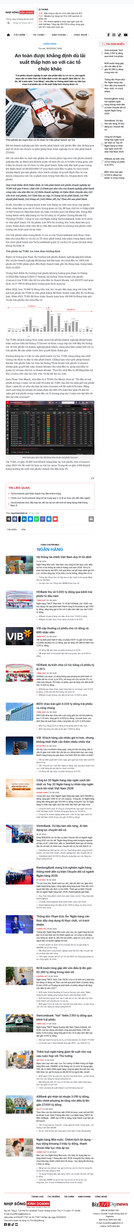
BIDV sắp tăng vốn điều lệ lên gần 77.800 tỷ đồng (59, 729)
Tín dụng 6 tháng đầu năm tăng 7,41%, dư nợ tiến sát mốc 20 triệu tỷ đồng (65, 1175)
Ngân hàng (50, 44)
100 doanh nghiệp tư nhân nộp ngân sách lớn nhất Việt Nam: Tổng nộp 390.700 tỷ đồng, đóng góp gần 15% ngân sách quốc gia (61, 24)
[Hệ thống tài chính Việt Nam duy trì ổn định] (19, 565)
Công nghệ (81, 35)
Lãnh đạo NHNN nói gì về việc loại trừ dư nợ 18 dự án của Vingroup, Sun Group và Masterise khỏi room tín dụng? (61, 1181)
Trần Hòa (41, 600)
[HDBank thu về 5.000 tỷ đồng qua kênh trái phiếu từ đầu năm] (19, 600)
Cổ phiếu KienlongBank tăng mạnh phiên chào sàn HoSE (62, 902)
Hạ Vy (39, 1109)
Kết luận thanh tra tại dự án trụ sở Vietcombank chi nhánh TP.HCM (66, 1040)
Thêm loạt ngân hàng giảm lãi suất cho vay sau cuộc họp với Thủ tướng (63, 1053)
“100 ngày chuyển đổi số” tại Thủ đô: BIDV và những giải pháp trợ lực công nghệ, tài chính (65, 958)
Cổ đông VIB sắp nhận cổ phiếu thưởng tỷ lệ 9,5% (59, 650)
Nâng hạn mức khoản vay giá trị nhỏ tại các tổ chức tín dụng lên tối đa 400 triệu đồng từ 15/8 (64, 1169)
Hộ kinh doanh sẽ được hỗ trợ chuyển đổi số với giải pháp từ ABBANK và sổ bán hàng (62, 946)
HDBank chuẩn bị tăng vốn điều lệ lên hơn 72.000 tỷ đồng (62, 616)
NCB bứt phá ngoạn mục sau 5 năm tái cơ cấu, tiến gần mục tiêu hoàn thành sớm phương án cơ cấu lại (64, 999)
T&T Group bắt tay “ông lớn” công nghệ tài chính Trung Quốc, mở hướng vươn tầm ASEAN (65, 1126)
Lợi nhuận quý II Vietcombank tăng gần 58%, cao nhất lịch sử (64, 1043)
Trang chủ (37, 1196)
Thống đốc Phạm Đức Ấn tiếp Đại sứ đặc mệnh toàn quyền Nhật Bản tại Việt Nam (64, 578)
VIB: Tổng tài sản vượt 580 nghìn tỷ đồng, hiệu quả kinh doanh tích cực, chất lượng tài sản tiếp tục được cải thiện (65, 767)
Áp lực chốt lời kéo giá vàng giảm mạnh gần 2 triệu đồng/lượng (64, 1131)
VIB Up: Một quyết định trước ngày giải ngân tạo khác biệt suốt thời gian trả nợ (65, 761)
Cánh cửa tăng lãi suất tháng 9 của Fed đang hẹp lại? (60, 1088)
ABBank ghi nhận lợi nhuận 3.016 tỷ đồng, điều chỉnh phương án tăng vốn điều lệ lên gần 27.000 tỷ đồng (63, 1100)
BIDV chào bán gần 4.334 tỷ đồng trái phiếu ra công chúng (64, 706)
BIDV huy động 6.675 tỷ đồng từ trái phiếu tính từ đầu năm (62, 726)
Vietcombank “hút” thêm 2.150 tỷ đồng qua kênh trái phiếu (64, 1017)
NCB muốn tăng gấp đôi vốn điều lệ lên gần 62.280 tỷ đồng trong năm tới (64, 970)
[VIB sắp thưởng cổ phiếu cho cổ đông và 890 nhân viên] (19, 636)
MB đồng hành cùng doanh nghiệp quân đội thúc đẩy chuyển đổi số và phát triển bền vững (64, 952)
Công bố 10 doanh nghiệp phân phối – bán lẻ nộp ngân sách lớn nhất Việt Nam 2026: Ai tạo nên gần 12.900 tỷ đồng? (64, 815)
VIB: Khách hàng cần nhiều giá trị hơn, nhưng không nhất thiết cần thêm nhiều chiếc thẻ (65, 739)
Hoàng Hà (41, 929)
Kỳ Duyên (40, 746)
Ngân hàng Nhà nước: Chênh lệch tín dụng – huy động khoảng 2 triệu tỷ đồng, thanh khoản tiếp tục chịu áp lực (64, 1143)
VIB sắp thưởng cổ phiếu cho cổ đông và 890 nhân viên (62, 630)
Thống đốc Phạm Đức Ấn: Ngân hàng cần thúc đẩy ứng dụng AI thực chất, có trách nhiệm (62, 920)
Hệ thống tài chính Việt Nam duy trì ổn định (63, 557)
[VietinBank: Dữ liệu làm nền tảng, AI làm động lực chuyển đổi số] (19, 834)
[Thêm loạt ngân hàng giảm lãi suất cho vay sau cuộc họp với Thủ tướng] (19, 1059)
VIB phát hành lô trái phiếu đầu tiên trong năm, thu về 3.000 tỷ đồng (63, 654)
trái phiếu (12, 529)
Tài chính (39, 35)
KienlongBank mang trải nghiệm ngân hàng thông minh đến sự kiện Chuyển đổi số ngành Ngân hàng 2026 (65, 871)
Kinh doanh (59, 35)
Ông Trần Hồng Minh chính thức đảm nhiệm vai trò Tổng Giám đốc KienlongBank (65, 897)
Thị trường (53, 1196)
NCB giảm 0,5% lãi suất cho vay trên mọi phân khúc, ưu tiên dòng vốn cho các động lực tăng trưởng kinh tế (65, 1005)
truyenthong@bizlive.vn (20, 1214)
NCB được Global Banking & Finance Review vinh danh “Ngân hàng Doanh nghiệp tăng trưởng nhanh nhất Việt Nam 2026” (63, 993)
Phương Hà (41, 976)
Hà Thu (39, 1060)
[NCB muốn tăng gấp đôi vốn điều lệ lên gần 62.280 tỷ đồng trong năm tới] (19, 976)
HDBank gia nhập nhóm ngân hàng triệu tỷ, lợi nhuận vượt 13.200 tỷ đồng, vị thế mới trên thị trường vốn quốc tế (64, 690)
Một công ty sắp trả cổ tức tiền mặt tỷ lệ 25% (63, 13)
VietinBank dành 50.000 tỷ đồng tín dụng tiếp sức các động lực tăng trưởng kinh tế (63, 857)
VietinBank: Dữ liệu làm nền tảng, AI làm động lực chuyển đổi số (62, 828)
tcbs (23, 529)
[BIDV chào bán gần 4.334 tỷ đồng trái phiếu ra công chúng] (19, 712)
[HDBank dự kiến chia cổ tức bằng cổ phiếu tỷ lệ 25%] (19, 673)
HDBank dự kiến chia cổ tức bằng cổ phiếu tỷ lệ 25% (60, 619)
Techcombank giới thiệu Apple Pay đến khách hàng (36, 493)
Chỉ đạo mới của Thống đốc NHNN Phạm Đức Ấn (58, 583)
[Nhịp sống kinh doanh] (27, 1204)
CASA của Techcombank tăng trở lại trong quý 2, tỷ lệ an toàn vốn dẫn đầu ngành (50, 498)
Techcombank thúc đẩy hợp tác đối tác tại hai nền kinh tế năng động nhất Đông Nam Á (49, 504)
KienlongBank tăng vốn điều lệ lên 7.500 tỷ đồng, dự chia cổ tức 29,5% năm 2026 (64, 906)
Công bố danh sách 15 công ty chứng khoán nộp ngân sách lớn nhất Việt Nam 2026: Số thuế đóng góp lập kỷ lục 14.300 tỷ (64, 810)
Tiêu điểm (20, 35)
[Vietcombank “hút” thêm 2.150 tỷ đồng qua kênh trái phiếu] (19, 1023)
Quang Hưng (42, 793)
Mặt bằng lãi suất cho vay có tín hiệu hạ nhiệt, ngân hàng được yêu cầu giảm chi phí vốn (64, 1083)
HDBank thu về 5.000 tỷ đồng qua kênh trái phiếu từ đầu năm (64, 594)
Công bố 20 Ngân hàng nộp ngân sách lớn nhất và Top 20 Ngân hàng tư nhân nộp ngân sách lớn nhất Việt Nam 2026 (64, 784)
